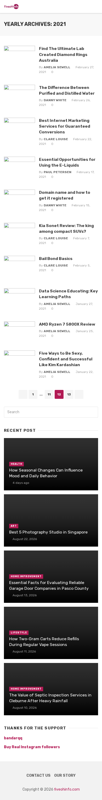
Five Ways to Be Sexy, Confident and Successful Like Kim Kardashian (65, 359)
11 (49, 394)
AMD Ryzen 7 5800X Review (67, 324)
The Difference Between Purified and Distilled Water (67, 90)
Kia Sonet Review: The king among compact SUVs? (66, 228)
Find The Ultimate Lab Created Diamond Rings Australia (63, 54)
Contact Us (38, 775)
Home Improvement (26, 576)
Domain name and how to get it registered (64, 195)
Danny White (55, 100)
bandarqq (13, 738)
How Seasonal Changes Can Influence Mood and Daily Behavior (46, 473)
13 (69, 394)
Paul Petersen (57, 172)
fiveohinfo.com (67, 789)
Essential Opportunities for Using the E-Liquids (67, 162)
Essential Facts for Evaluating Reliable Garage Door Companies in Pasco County (49, 585)
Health (16, 464)
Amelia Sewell (57, 67)
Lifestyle (19, 632)
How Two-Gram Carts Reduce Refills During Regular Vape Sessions (44, 641)
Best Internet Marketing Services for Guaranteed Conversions (64, 126)
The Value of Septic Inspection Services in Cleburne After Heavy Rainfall (50, 698)
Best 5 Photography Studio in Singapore (48, 532)
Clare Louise (56, 139)
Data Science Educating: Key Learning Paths (68, 293)
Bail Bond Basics (55, 258)
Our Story (65, 775)
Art (14, 526)
